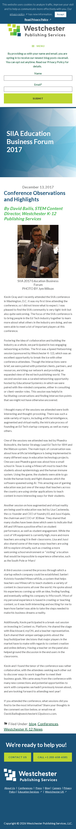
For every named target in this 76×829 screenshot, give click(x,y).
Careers (56, 787)
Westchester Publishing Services (38, 30)
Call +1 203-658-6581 (53, 757)
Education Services (30, 791)
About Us (9, 787)
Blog (47, 787)
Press (39, 787)
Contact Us (17, 757)
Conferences (48, 724)
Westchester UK (56, 791)
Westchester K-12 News (23, 729)
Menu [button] (41, 45)
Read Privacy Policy (38, 20)
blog (32, 724)
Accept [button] (60, 14)
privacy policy (19, 14)
